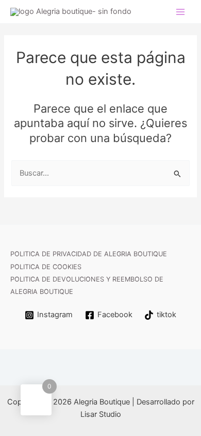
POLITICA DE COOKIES (45, 267)
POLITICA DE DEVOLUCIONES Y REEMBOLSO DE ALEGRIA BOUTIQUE (86, 285)
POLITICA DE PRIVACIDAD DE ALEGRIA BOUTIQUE (88, 254)
